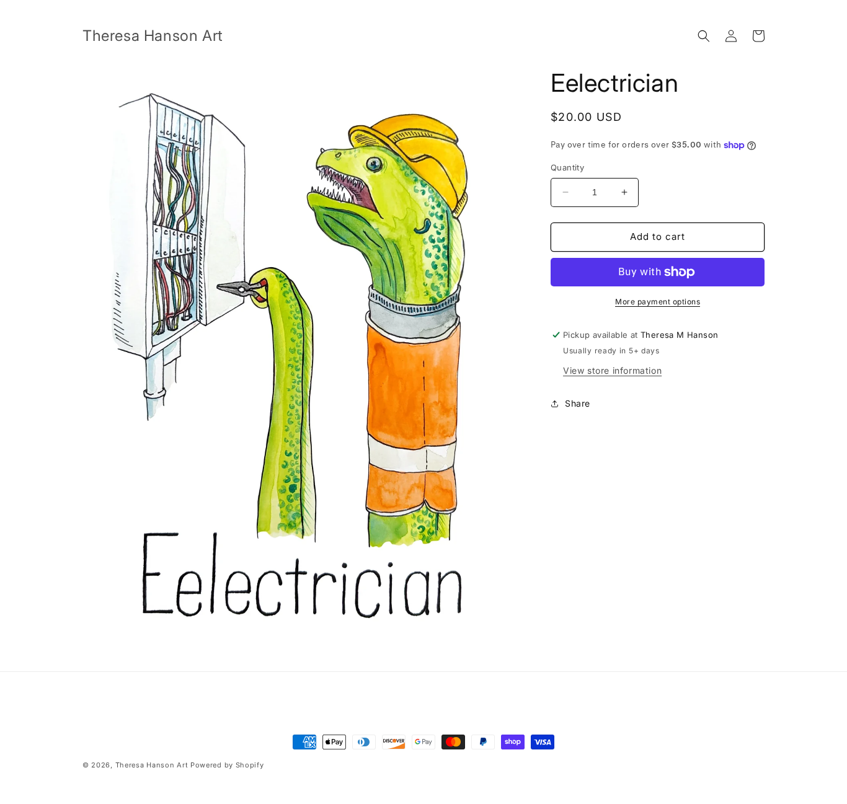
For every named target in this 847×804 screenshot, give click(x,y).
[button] (703, 36)
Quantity (567, 167)
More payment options (657, 301)
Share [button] (577, 403)
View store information (612, 370)
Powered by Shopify (227, 765)
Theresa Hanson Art (151, 765)
